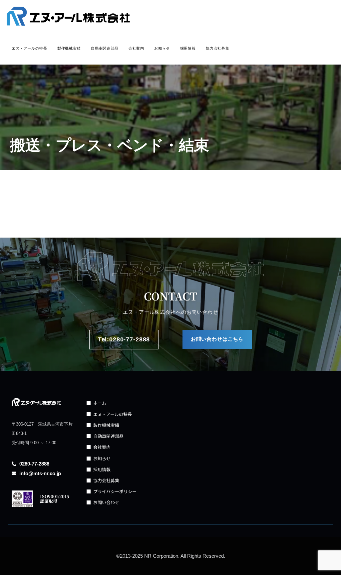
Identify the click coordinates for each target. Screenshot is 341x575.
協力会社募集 (217, 48)
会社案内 (136, 48)
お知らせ (162, 48)
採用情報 (188, 48)
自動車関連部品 (105, 48)
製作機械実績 (69, 48)
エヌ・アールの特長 (29, 48)
